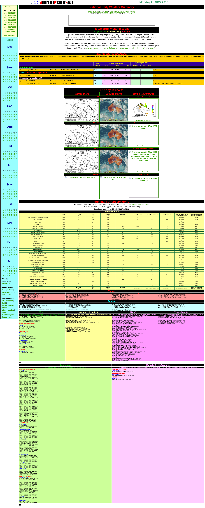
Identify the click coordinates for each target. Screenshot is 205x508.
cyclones (128, 48)
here (35, 59)
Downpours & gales (130, 11)
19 (9, 58)
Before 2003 (10, 32)
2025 (10, 13)
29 (16, 60)
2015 (14, 20)
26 (9, 60)
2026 (5, 13)
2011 (5, 25)
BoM (4, 303)
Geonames (6, 294)
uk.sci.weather (8, 310)
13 (11, 57)
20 (11, 58)
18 (7, 58)
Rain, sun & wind (119, 11)
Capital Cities (112, 12)
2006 (14, 27)
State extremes (92, 12)
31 (5, 62)
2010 (10, 25)
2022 (10, 15)
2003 (14, 29)
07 (14, 55)
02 (3, 55)
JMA (131, 13)
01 (16, 53)
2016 (10, 20)
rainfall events (112, 48)
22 (16, 58)
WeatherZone (7, 301)
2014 (5, 22)
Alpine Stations (131, 12)
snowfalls (143, 48)
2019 (10, 18)
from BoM (6, 283)
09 (3, 57)
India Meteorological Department (8, 314)
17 (5, 58)
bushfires (154, 48)
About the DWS (10, 36)
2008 (5, 27)
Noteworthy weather (102, 12)
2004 (10, 29)
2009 (14, 25)
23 (3, 60)
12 (9, 57)
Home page (9, 7)
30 (3, 62)
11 (7, 57)
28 (14, 60)
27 (11, 60)
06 (11, 55)
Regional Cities (121, 12)
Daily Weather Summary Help (137, 204)
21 (14, 58)
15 (16, 57)
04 (7, 55)
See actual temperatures (143, 146)
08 (16, 55)
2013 (10, 22)
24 (5, 60)
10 (5, 57)
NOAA (4, 308)
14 (14, 57)
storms (121, 48)
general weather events (95, 48)
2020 (5, 18)
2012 (14, 22)
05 (9, 55)
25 (7, 60)
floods (136, 48)
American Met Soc (8, 305)
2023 (5, 15)
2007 (10, 27)
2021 (14, 15)
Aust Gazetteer (8, 292)
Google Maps (7, 290)
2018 (14, 18)
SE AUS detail (147, 120)
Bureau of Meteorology (111, 13)
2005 (5, 29)
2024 (14, 13)
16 (3, 58)
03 (5, 55)
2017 (5, 20)
